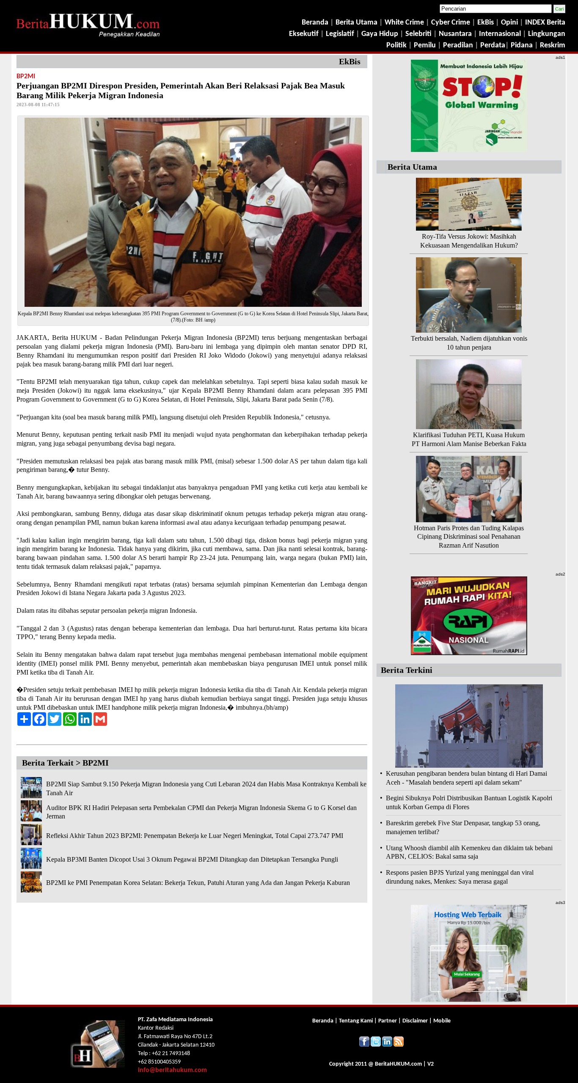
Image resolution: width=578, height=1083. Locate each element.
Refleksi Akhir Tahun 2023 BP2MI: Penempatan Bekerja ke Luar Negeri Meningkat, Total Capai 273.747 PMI (194, 835)
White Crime (405, 23)
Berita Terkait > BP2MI (65, 762)
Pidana (522, 45)
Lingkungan (546, 34)
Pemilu (425, 45)
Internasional (500, 34)
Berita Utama (357, 23)
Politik (396, 45)
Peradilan (457, 45)
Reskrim (552, 45)
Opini (508, 23)
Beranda (315, 23)
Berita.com (398, 1064)
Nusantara (455, 34)
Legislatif (340, 34)
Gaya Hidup (379, 34)
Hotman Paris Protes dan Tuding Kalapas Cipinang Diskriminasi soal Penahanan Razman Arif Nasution (469, 536)
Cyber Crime (451, 23)
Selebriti (418, 34)
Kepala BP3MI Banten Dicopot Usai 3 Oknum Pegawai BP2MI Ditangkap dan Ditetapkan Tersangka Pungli (192, 859)
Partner (387, 1021)
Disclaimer (415, 1021)
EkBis (486, 23)
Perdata (492, 45)
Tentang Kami (356, 1021)
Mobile (442, 1021)
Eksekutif (304, 34)
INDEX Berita (545, 23)
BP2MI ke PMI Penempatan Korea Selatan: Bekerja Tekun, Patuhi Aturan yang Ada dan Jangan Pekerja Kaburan (198, 882)
